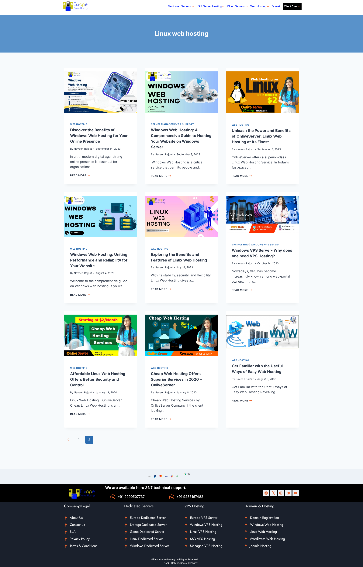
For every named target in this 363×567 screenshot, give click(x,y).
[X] (273, 493)
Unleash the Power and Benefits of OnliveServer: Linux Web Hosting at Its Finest (261, 136)
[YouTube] (295, 493)
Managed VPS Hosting (206, 545)
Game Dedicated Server (147, 531)
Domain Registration (264, 517)
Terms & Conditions (83, 545)
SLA (73, 531)
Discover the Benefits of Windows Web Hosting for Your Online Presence (99, 136)
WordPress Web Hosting (267, 538)
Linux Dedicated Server (146, 538)
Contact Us (77, 524)
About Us (76, 517)
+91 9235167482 (189, 497)
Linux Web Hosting (263, 531)
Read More (80, 175)
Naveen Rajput (83, 148)
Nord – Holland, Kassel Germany (181, 563)
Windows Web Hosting (266, 524)
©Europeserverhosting (163, 559)
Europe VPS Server (203, 517)
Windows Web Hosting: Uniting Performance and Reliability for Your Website (98, 260)
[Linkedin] (288, 493)
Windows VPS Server (265, 244)
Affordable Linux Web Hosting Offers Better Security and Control (97, 379)
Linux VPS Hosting (203, 531)
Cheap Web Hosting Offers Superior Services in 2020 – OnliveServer (176, 379)
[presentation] (100, 92)
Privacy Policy (80, 538)
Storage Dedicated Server (148, 524)
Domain (276, 6)
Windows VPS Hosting (206, 524)
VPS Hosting (240, 244)
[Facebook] (266, 493)
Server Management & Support (172, 124)
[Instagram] (281, 493)
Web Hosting (79, 124)
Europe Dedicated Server (148, 517)
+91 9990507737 (131, 497)
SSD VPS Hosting (202, 538)
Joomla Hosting (260, 545)
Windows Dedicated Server (149, 545)
